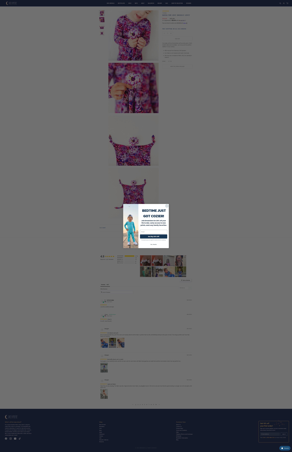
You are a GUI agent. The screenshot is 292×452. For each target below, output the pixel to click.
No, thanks (154, 244)
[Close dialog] (167, 206)
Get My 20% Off (153, 236)
